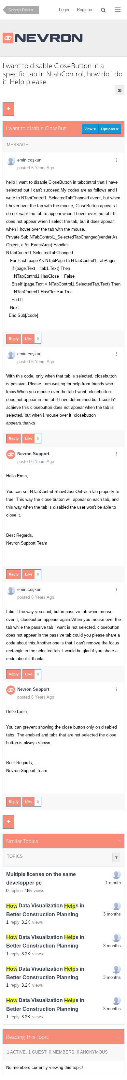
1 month (113, 882)
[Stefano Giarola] (116, 874)
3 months (112, 914)
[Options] (116, 160)
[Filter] (116, 857)
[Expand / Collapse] (119, 841)
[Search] (103, 10)
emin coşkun (29, 160)
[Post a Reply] (8, 109)
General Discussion (23, 10)
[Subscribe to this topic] (119, 90)
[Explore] (117, 10)
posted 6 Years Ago (35, 167)
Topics (15, 856)
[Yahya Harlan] (116, 905)
